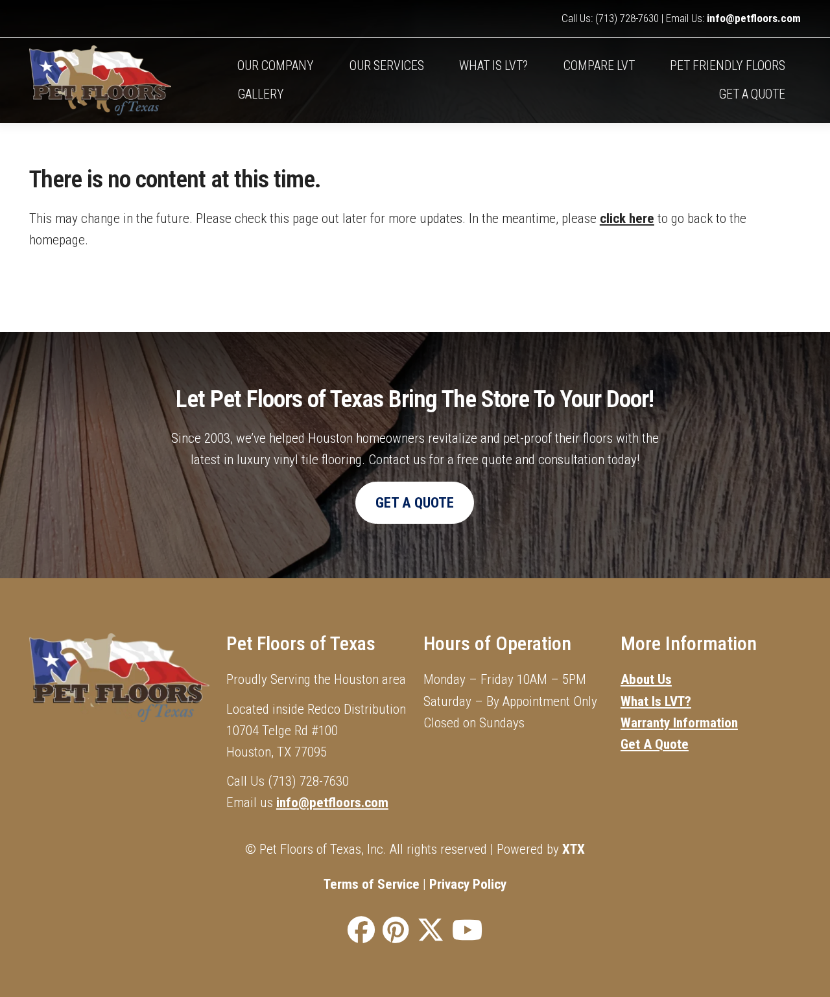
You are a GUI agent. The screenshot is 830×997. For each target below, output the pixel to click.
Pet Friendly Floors (727, 65)
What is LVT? (493, 65)
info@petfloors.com (754, 18)
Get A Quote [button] (414, 502)
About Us (646, 679)
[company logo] (125, 80)
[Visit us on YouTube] (467, 931)
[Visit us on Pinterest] (396, 931)
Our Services (387, 65)
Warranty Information (679, 722)
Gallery (260, 94)
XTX (573, 849)
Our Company (275, 65)
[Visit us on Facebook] (361, 931)
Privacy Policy (467, 884)
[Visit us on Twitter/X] (430, 931)
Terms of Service (372, 884)
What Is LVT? (656, 701)
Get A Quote (751, 94)
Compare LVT (599, 65)
